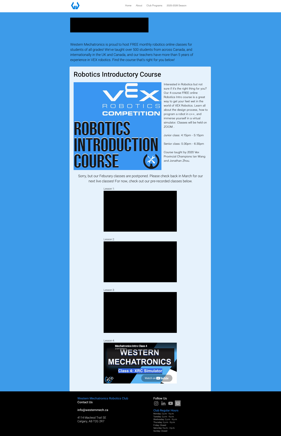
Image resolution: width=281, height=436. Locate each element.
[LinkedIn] (163, 403)
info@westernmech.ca (92, 410)
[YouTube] (170, 403)
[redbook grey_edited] (178, 403)
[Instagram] (156, 403)
